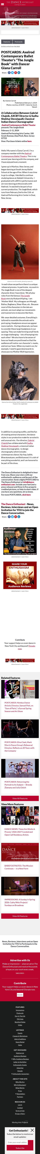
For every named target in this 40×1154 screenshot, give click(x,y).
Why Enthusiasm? (20, 1085)
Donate (20, 995)
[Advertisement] (20, 615)
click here (26, 495)
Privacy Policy (20, 1114)
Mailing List (20, 1053)
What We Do (20, 1088)
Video (20, 1025)
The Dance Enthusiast (13, 504)
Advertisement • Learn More (20, 28)
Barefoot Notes (20, 1022)
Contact (20, 1108)
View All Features (20, 798)
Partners (20, 1097)
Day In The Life (20, 1016)
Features (6, 42)
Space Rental (20, 1042)
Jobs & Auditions (20, 1039)
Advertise (20, 1068)
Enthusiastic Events (20, 1065)
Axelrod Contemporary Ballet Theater (19, 125)
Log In (20, 1105)
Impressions (20, 1010)
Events (20, 1033)
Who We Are (20, 1082)
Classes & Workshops (20, 1036)
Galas (20, 1045)
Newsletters (21, 1094)
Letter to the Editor (20, 1062)
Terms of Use (20, 1111)
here (29, 141)
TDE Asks (20, 1019)
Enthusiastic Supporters (21, 1074)
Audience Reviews (20, 1056)
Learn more (20, 973)
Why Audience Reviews (21, 1059)
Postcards (18, 42)
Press (20, 1091)
